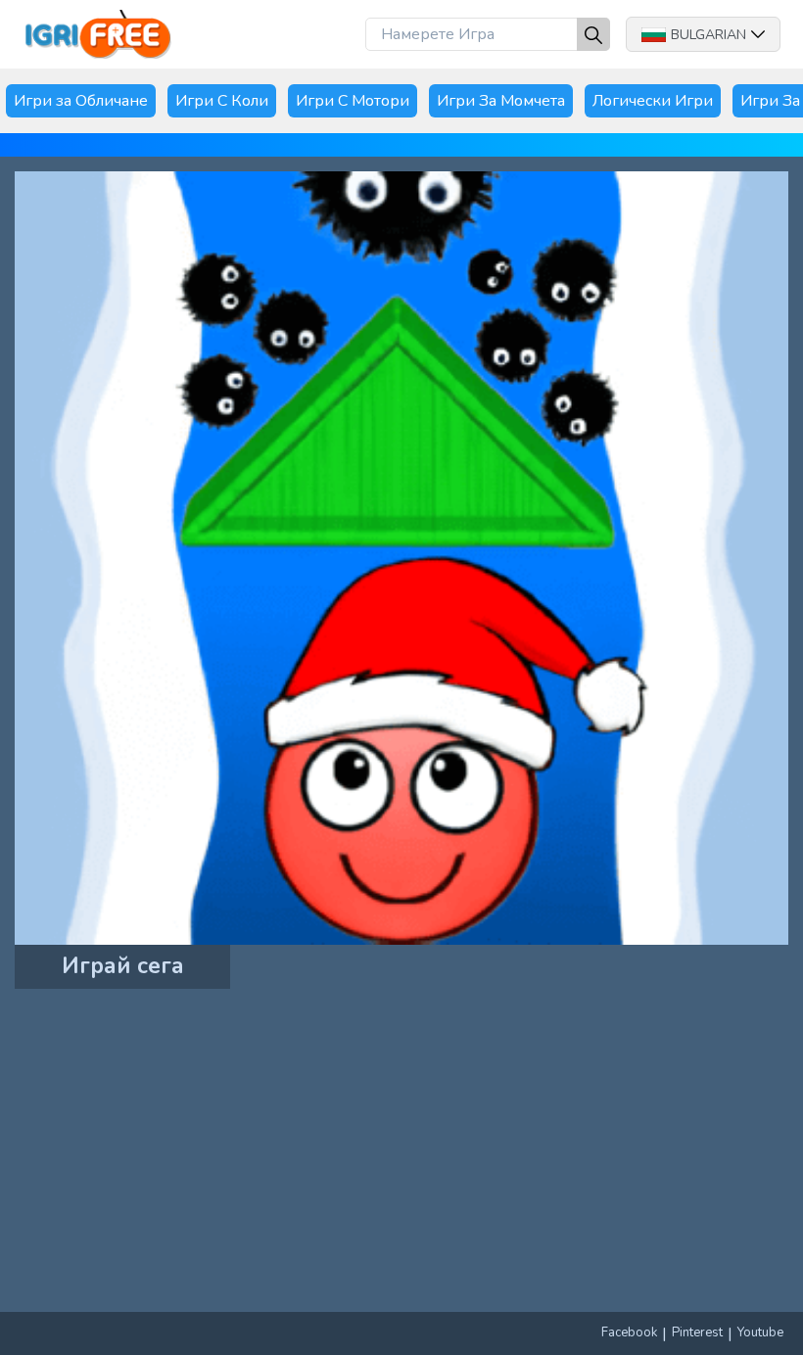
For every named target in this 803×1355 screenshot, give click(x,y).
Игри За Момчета (501, 101)
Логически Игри (652, 101)
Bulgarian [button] (708, 34)
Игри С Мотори (352, 101)
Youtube (760, 1332)
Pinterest (697, 1332)
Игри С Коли (221, 101)
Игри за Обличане (81, 101)
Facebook (629, 1332)
